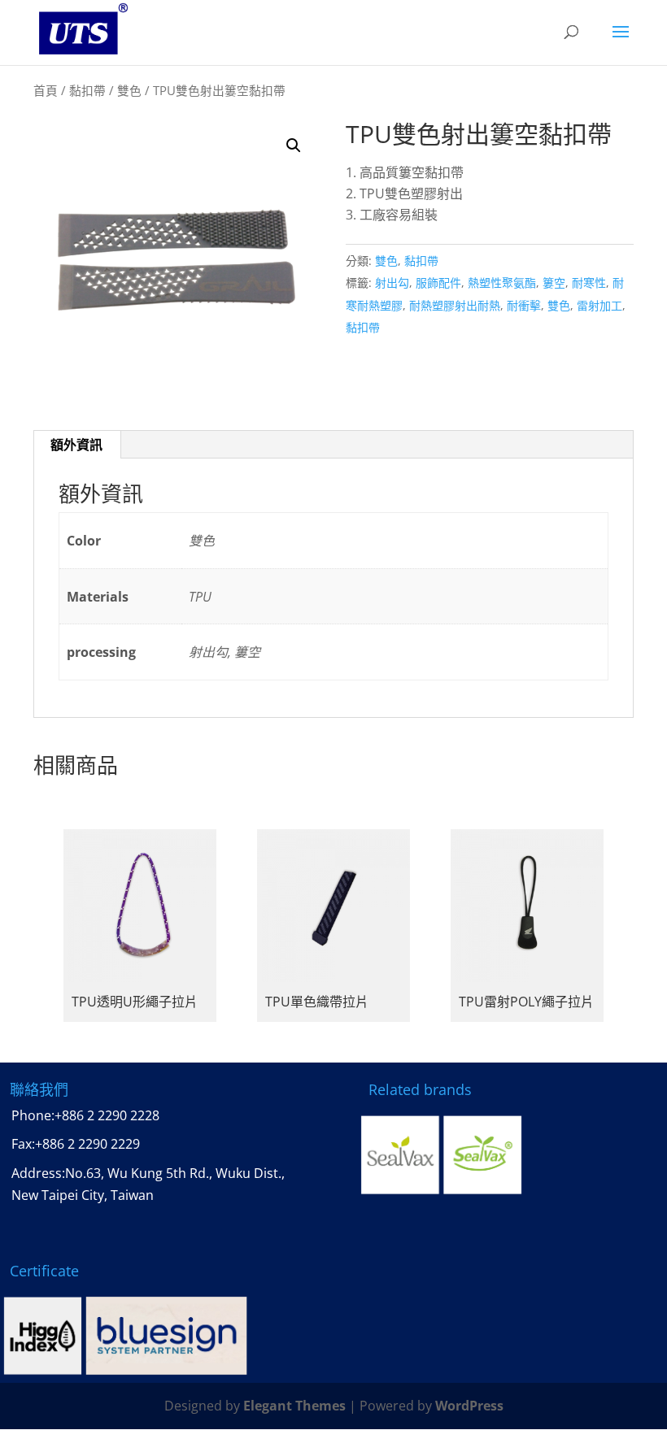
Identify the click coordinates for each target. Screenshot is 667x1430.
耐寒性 (589, 282)
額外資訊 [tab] (76, 445)
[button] (293, 145)
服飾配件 (438, 282)
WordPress (469, 1406)
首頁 (45, 90)
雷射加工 (599, 305)
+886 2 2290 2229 (87, 1144)
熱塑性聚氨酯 (502, 282)
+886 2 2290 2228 (106, 1115)
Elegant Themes (294, 1406)
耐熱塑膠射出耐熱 (454, 305)
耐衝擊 (524, 305)
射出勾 (392, 282)
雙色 (129, 90)
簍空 (554, 282)
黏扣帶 (87, 90)
